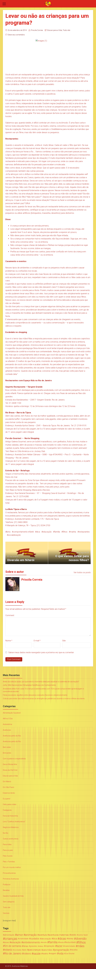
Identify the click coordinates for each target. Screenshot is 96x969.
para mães (47, 950)
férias (25, 946)
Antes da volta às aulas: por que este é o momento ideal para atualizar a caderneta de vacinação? (41, 682)
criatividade (23, 939)
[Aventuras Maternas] (48, 4)
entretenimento (31, 942)
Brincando (7, 753)
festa (61, 942)
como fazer (83, 935)
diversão (81, 938)
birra (8, 532)
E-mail (37, 640)
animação (31, 934)
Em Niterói (7, 782)
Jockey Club (39, 451)
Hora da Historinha (10, 816)
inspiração (49, 946)
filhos (65, 532)
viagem (53, 953)
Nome (8, 640)
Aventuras (7, 730)
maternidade (69, 946)
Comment (9, 615)
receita (74, 950)
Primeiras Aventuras (11, 879)
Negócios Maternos (11, 827)
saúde (37, 953)
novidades (18, 950)
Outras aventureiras (10, 839)
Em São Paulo (8, 787)
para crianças (34, 950)
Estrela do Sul (11, 470)
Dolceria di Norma (38, 448)
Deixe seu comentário (16, 35)
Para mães (7, 844)
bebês (73, 935)
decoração (46, 938)
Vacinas (6, 913)
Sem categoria (8, 902)
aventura (43, 935)
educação (47, 532)
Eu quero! (6, 799)
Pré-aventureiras (9, 873)
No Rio (5, 833)
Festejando (7, 810)
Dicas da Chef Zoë (10, 770)
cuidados (34, 938)
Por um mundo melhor (12, 867)
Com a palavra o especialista (14, 759)
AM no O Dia (7, 719)
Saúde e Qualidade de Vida (13, 896)
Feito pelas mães (9, 804)
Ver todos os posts (82, 572)
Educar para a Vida (54, 30)
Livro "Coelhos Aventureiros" (14, 822)
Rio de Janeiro (12, 953)
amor (20, 934)
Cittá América (23, 451)
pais (24, 950)
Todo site (66, 30)
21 (38, 525)
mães (80, 946)
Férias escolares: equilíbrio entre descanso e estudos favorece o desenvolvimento (35, 695)
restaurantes (84, 532)
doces (6, 942)
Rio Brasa (9, 412)
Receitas (6, 890)
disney (70, 938)
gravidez (33, 946)
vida (61, 953)
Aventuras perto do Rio (12, 736)
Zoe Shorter (69, 954)
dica (38, 532)
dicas (62, 938)
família (57, 532)
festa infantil (70, 942)
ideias (41, 946)
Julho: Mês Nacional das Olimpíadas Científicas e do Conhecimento (29, 685)
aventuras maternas (59, 935)
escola (44, 942)
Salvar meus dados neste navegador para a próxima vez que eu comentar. (41, 652)
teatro (45, 953)
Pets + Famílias (9, 862)
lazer (59, 946)
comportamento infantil (23, 532)
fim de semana (12, 946)
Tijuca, (33, 525)
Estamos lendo (9, 793)
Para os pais (8, 850)
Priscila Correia (37, 30)
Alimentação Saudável (11, 713)
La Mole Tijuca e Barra (16, 509)
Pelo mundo (7, 856)
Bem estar (7, 747)
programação (61, 949)
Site (64, 640)
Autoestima (7, 724)
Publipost (6, 885)
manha (73, 532)
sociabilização (14, 535)
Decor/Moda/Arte (10, 764)
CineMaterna (56, 129)
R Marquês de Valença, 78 (16, 525)
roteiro (27, 953)
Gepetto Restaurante (15, 387)
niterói (8, 949)
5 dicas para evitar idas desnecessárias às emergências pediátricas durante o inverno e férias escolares (44, 699)
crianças (11, 938)
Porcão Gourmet (13, 438)
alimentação (9, 935)
